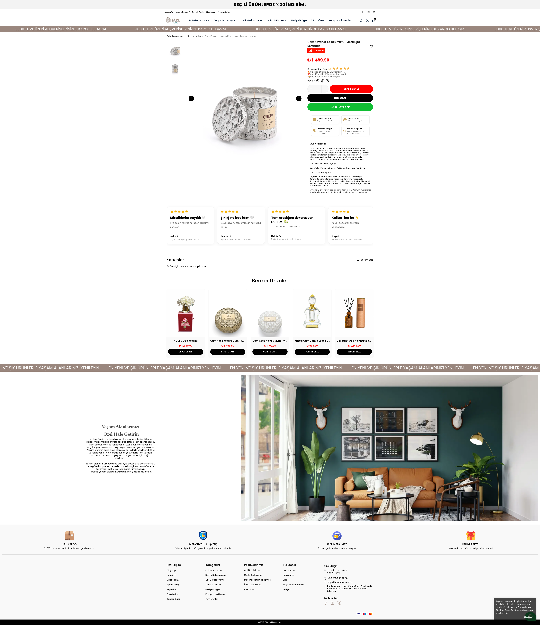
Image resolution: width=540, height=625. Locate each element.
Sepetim (171, 589)
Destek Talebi (198, 12)
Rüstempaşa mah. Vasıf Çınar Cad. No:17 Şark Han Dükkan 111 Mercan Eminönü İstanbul (349, 588)
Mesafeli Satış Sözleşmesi (257, 579)
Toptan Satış (224, 12)
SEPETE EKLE (351, 88)
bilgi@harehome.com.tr (340, 582)
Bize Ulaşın (249, 589)
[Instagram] (332, 603)
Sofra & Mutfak (275, 20)
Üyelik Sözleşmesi (253, 575)
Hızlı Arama (288, 575)
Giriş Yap (171, 570)
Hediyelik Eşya (299, 20)
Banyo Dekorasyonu (225, 20)
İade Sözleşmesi (252, 584)
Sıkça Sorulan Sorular (293, 584)
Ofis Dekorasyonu (253, 20)
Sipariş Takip (173, 584)
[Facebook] (325, 603)
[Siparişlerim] (367, 20)
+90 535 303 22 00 (338, 578)
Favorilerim (172, 594)
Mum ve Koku (194, 36)
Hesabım (171, 575)
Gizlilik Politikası (252, 570)
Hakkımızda (289, 570)
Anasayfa (169, 12)
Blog (285, 579)
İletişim (286, 589)
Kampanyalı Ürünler (340, 20)
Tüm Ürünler (318, 20)
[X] (339, 603)
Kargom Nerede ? (182, 12)
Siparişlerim (211, 12)
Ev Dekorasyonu (198, 20)
